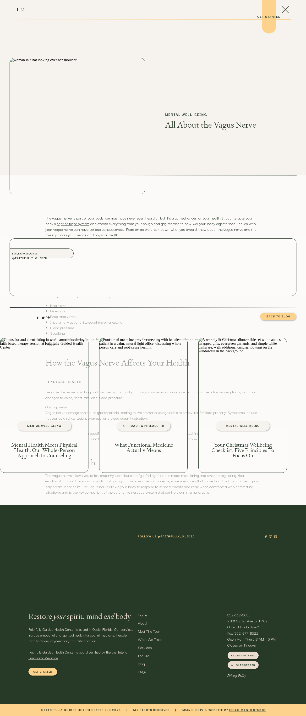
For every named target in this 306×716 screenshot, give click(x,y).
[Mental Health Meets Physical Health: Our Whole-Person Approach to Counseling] (44, 382)
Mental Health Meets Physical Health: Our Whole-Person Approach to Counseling (44, 450)
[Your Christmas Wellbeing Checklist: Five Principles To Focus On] (242, 382)
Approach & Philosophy (143, 425)
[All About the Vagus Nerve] (77, 126)
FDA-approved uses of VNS (66, 569)
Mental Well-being (186, 114)
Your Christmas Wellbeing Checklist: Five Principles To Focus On (243, 450)
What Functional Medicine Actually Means (143, 448)
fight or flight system (73, 223)
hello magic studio (247, 710)
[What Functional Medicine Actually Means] (143, 382)
